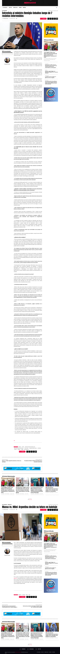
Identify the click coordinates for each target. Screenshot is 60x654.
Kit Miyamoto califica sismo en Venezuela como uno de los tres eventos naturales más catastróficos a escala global (51, 66)
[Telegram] (57, 19)
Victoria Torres (5, 18)
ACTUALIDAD (4, 10)
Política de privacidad (18, 652)
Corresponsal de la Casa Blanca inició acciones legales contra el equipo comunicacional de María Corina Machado (51, 82)
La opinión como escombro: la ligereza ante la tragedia (50, 77)
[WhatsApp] (55, 19)
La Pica (23, 446)
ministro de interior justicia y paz (30, 446)
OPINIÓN (46, 70)
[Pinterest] (53, 19)
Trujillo (22, 449)
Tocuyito (19, 449)
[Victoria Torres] (7, 60)
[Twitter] (50, 19)
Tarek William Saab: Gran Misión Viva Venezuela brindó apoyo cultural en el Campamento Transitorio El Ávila (50, 55)
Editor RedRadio (50, 51)
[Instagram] (28, 649)
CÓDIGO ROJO (47, 75)
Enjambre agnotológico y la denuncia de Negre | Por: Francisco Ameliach (51, 72)
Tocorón (15, 449)
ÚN (14, 440)
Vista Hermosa (26, 449)
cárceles (19, 446)
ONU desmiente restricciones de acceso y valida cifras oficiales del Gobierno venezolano (52, 489)
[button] (56, 7)
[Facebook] (48, 19)
